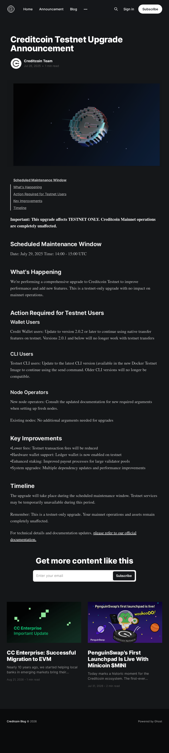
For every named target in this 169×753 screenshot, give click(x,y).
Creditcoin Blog (16, 721)
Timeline (19, 208)
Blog (73, 9)
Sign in (128, 9)
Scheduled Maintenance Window (40, 180)
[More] (85, 9)
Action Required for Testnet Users (39, 194)
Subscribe (150, 9)
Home (28, 9)
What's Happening (27, 187)
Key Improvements (27, 201)
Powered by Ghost (150, 721)
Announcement (51, 9)
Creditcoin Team (38, 61)
